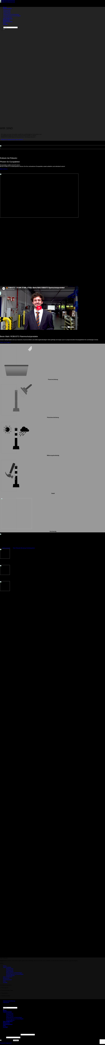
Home (5, 7)
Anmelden (16, 1040)
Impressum (6, 1002)
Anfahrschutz (7, 11)
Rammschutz (7, 10)
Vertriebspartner (8, 21)
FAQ (4, 23)
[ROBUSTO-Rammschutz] (7, 1)
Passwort (3, 1037)
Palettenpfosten (7, 17)
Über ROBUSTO (7, 19)
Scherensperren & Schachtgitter (12, 15)
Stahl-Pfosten (7, 13)
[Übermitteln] (4, 29)
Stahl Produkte (7, 8)
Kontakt (5, 24)
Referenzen (6, 20)
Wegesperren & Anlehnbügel (11, 14)
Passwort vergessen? (6, 1043)
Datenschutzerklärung (9, 1001)
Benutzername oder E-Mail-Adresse (10, 1034)
